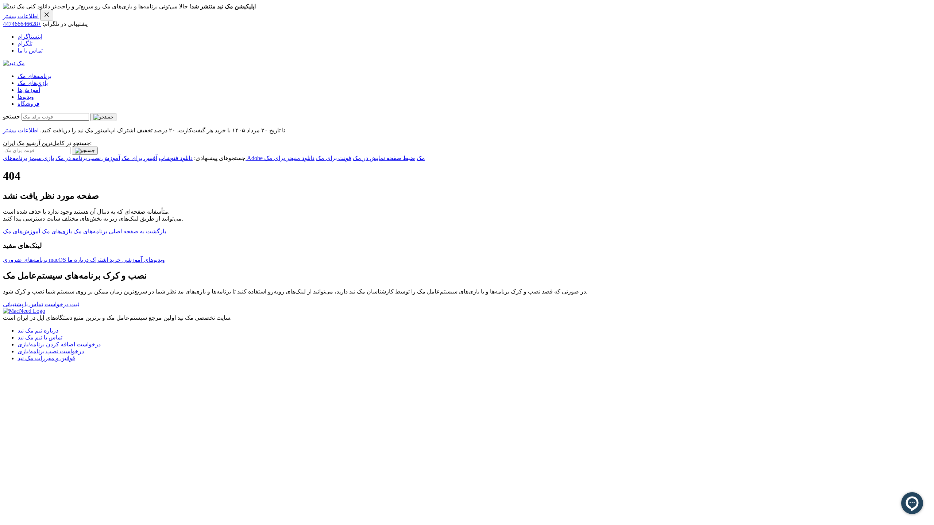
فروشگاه (28, 104)
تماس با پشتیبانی (23, 304)
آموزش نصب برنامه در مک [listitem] (87, 158)
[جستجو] (103, 117)
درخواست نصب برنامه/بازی (51, 351)
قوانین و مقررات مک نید (46, 358)
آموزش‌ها (29, 90)
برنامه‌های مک (34, 76)
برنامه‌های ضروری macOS (35, 260)
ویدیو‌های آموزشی (143, 260)
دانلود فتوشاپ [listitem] (176, 158)
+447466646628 (22, 24)
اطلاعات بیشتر (21, 16)
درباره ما (78, 260)
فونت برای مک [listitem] (333, 158)
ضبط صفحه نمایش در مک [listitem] (384, 158)
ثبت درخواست (62, 304)
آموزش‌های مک (21, 231)
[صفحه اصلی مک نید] (14, 63)
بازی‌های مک (33, 83)
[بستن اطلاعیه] (46, 15)
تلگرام (25, 43)
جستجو (11, 116)
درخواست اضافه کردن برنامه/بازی (59, 344)
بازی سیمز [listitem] (41, 158)
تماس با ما (30, 50)
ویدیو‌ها (26, 97)
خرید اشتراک (105, 260)
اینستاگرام (30, 37)
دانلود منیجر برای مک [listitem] (289, 158)
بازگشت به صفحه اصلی (136, 231)
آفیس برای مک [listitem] (139, 158)
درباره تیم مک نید (38, 330)
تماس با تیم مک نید (40, 337)
